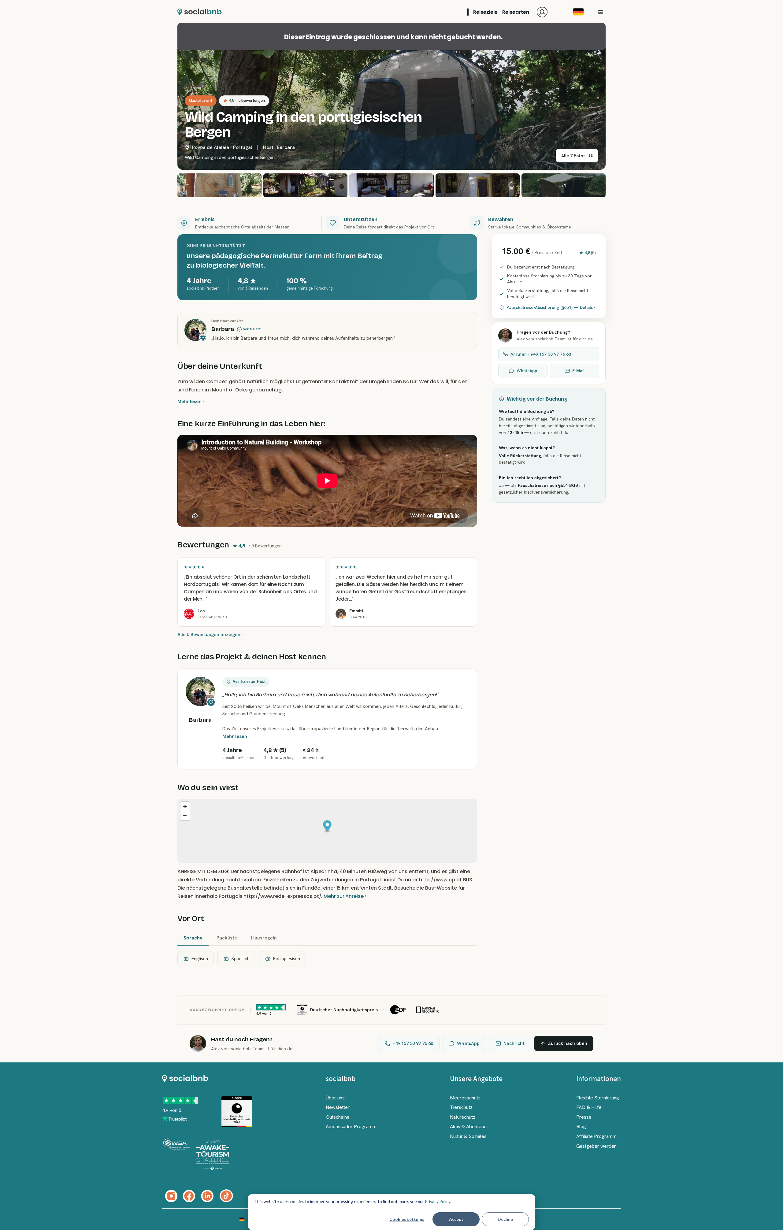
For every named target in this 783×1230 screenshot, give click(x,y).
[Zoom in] (185, 806)
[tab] (193, 938)
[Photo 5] (478, 185)
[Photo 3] (305, 185)
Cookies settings (406, 1219)
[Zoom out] (185, 815)
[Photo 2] (219, 185)
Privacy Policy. (438, 1201)
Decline (505, 1219)
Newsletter (338, 1107)
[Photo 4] (391, 185)
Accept (456, 1219)
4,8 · (247, 100)
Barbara (286, 147)
